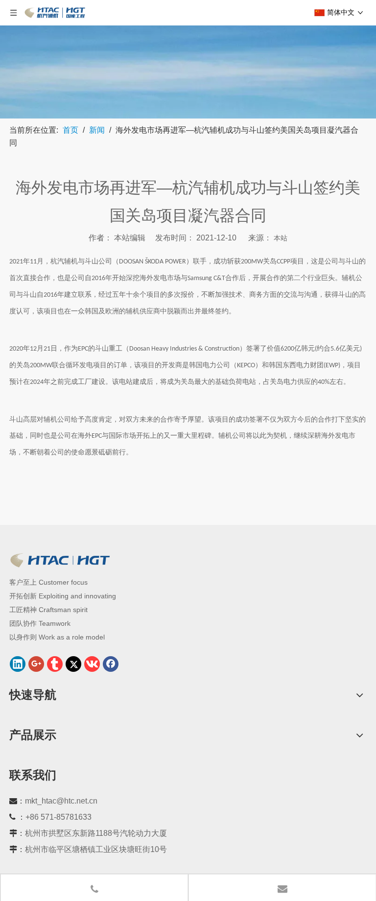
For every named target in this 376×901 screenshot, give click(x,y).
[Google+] (36, 664)
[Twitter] (73, 664)
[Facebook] (110, 664)
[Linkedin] (17, 664)
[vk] (92, 664)
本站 (280, 238)
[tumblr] (55, 664)
